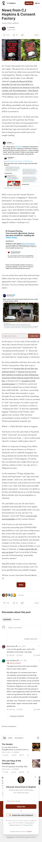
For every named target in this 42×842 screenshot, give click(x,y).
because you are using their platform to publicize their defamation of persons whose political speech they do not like (20, 376)
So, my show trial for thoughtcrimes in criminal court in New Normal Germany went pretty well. (15, 748)
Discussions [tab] (19, 738)
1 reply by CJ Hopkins (16, 716)
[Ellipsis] (39, 646)
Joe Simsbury (12, 660)
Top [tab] (4, 738)
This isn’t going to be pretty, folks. (15, 766)
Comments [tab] (7, 619)
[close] (35, 777)
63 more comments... (9, 726)
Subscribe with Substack (22, 815)
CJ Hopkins (11, 27)
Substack (10, 837)
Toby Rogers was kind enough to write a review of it (20, 92)
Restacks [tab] (16, 619)
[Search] (38, 738)
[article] (21, 750)
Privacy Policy (28, 825)
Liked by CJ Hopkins (15, 663)
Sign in (37, 3)
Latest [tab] (10, 738)
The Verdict (7, 744)
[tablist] (11, 619)
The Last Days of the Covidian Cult (11, 762)
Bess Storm (11, 646)
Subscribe (29, 3)
